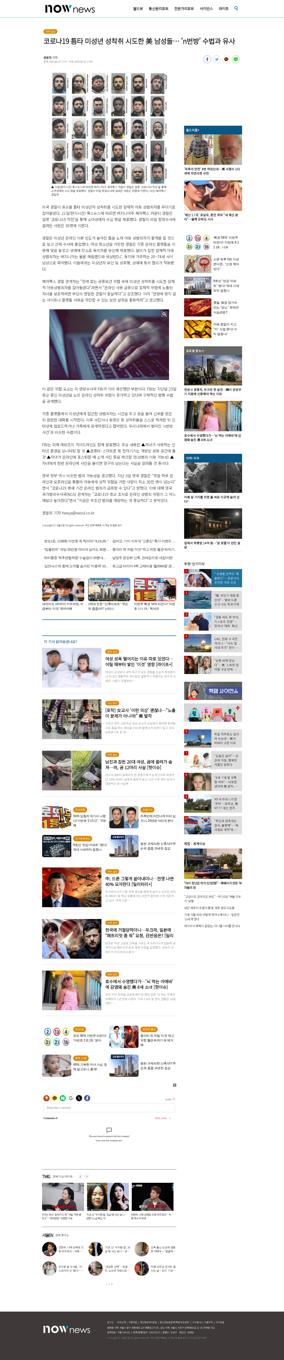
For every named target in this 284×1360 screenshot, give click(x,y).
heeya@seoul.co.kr (78, 513)
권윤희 (47, 57)
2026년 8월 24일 (153, 1214)
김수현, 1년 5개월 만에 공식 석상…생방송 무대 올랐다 (117, 1270)
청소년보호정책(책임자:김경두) (175, 1322)
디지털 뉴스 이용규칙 (202, 1322)
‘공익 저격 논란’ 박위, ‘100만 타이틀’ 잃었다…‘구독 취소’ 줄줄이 (120, 1216)
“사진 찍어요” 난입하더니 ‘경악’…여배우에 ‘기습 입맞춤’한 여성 (75, 1216)
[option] (75, 1202)
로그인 (110, 1322)
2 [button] (109, 1284)
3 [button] (112, 1284)
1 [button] (106, 1284)
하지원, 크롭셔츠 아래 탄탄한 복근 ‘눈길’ (163, 1249)
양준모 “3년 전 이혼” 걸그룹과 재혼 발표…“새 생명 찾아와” (70, 1251)
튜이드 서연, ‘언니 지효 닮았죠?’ (116, 1249)
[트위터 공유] (217, 62)
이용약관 (132, 1322)
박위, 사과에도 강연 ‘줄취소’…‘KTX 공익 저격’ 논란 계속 (70, 1270)
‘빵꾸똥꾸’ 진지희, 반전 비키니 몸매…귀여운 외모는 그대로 (163, 1270)
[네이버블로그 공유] (236, 62)
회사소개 (121, 1322)
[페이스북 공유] (207, 62)
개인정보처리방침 (148, 1322)
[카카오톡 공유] (226, 62)
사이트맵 (220, 1322)
